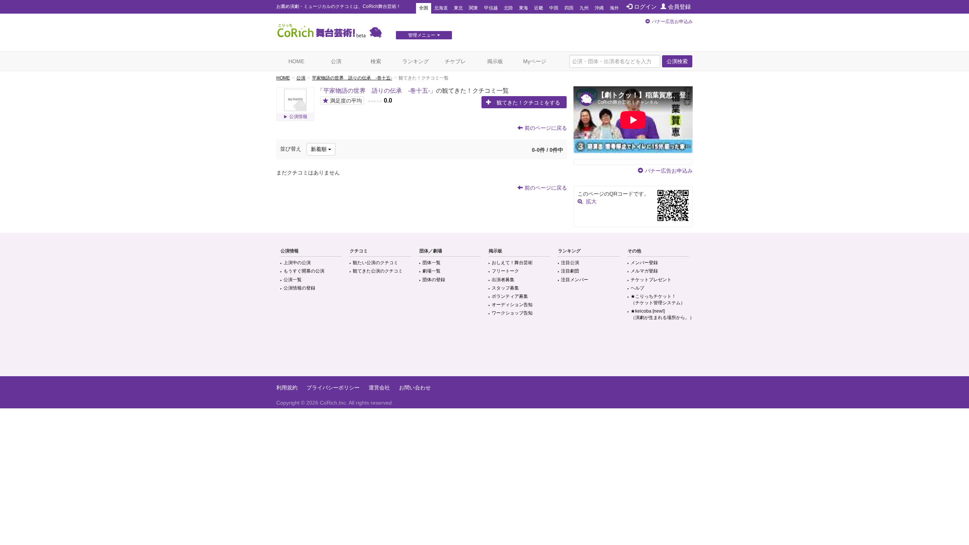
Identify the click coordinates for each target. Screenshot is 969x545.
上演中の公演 (297, 262)
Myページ (534, 61)
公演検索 (677, 61)
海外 (614, 8)
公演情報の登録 (299, 288)
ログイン (645, 6)
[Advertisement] (484, 352)
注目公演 (570, 262)
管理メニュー (421, 35)
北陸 (508, 8)
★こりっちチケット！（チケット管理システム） (658, 299)
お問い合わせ (415, 388)
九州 (584, 8)
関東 (473, 8)
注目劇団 (570, 271)
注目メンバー (574, 279)
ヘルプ (637, 288)
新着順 (319, 149)
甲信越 (491, 8)
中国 (553, 8)
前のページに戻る (546, 128)
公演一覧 (293, 279)
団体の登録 (433, 279)
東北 (458, 8)
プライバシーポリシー (333, 388)
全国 (423, 8)
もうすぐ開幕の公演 (304, 271)
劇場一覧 (431, 271)
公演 (336, 61)
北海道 (441, 8)
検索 (376, 61)
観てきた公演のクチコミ (378, 271)
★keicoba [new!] (662, 314)
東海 (523, 8)
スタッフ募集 (505, 288)
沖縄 (599, 8)
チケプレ (455, 61)
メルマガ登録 (644, 271)
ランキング (415, 61)
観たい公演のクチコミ (375, 262)
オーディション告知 (512, 304)
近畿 (538, 8)
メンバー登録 (644, 262)
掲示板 (495, 61)
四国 (568, 8)
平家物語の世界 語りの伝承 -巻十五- (352, 78)
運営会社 (379, 388)
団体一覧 (431, 262)
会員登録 (679, 6)
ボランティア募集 (510, 296)
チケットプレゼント (651, 279)
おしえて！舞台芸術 (512, 262)
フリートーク (505, 271)
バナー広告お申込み (672, 21)
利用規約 (287, 388)
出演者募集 (503, 279)
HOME (296, 61)
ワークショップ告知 (512, 313)
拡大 (591, 201)
